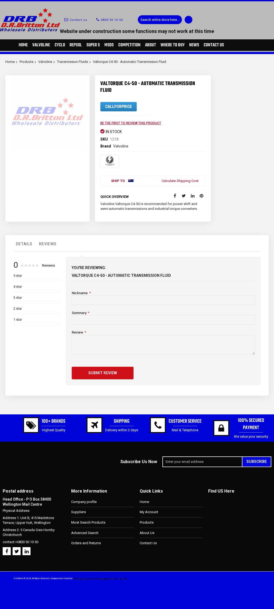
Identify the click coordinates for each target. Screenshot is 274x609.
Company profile (84, 502)
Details (24, 244)
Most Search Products (88, 522)
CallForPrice (118, 106)
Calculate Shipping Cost (180, 181)
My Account (149, 512)
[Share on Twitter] (184, 195)
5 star (17, 276)
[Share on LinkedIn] (192, 195)
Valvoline (45, 62)
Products (26, 62)
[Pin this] (201, 195)
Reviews (47, 244)
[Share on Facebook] (175, 195)
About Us (147, 533)
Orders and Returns (86, 543)
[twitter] (17, 551)
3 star (17, 298)
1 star (17, 319)
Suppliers (78, 512)
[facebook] (7, 551)
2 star (17, 309)
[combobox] (160, 19)
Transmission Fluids (72, 62)
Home (10, 62)
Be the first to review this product (130, 123)
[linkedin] (26, 551)
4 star (17, 287)
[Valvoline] (109, 160)
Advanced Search (84, 533)
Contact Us (148, 543)
